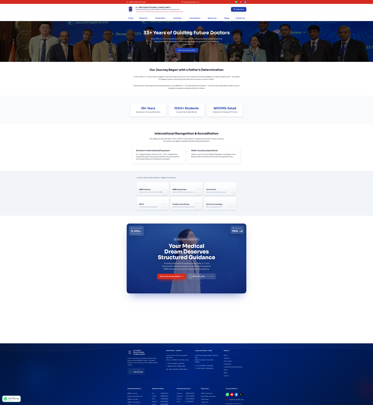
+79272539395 (189, 396)
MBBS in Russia (132, 393)
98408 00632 (183, 369)
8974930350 (164, 401)
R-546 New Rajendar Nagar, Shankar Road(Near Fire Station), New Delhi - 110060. (206, 359)
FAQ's (225, 370)
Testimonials (205, 399)
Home (225, 355)
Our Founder (228, 361)
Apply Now (240, 9)
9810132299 (201, 368)
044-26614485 (172, 363)
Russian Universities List (134, 396)
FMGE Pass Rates (206, 393)
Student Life (204, 402)
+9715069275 (189, 401)
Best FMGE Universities (208, 396)
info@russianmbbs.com (236, 399)
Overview (227, 358)
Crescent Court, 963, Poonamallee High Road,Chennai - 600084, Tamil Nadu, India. (177, 358)
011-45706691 (201, 365)
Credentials (227, 364)
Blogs (225, 373)
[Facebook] (245, 2)
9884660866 (164, 404)
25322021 (181, 363)
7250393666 (164, 399)
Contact (226, 375)
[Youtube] (241, 2)
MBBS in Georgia (132, 399)
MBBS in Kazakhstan (133, 402)
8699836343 (164, 396)
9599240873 (210, 368)
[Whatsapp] (236, 2)
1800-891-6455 (138, 372)
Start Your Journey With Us (170, 276)
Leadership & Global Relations (233, 367)
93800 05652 (181, 366)
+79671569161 (189, 399)
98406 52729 (172, 366)
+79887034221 (189, 393)
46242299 (210, 365)
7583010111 (164, 393)
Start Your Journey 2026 (186, 50)
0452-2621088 (173, 369)
